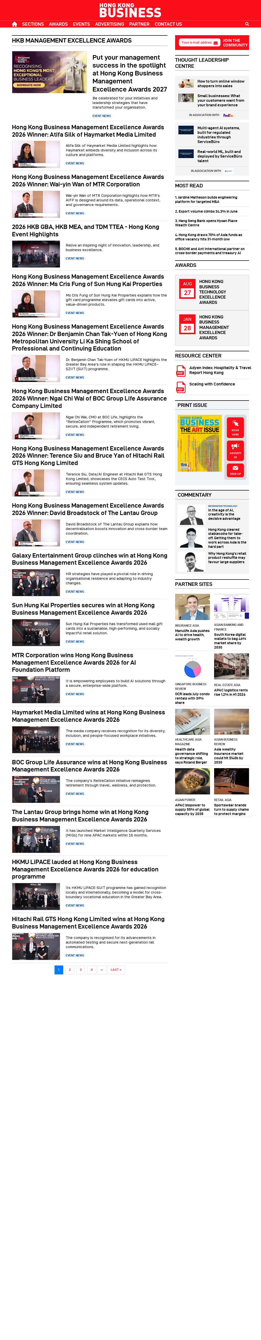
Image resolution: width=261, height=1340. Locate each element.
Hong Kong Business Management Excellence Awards (214, 327)
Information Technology (222, 506)
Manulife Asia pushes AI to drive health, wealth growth (192, 635)
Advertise (235, 455)
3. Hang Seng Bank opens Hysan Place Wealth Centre (206, 223)
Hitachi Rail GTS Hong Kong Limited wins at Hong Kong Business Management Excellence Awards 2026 (88, 923)
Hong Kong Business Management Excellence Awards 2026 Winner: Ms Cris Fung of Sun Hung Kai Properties (88, 280)
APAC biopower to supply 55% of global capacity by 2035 (192, 809)
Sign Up (235, 474)
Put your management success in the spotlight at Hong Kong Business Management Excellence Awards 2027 (130, 73)
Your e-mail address (196, 42)
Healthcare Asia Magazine (188, 742)
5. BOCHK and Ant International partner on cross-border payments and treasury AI (210, 251)
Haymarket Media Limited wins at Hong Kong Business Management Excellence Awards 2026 (88, 716)
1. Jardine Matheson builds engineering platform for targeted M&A (206, 199)
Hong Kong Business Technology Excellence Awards (212, 292)
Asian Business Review (226, 742)
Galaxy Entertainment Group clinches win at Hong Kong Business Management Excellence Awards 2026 (89, 559)
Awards (58, 24)
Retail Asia (222, 800)
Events (81, 24)
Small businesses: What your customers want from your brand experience (221, 100)
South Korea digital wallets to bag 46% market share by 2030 (230, 641)
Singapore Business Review (190, 686)
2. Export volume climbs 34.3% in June (206, 211)
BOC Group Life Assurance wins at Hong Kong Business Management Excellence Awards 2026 (89, 766)
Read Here (235, 432)
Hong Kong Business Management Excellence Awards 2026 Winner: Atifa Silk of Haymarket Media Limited (88, 131)
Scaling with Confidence (212, 384)
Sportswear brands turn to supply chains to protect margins (231, 809)
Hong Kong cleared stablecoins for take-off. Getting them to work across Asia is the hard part (227, 538)
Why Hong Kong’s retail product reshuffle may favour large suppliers (227, 557)
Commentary (195, 495)
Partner (139, 24)
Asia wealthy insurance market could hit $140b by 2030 (228, 755)
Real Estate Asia (227, 685)
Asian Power (185, 800)
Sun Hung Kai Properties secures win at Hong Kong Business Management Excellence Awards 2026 (83, 609)
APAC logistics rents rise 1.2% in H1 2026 (231, 692)
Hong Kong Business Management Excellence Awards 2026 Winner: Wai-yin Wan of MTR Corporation (88, 180)
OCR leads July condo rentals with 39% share (192, 698)
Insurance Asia (187, 625)
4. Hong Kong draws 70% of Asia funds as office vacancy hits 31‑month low (208, 237)
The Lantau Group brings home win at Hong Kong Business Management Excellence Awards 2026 (80, 815)
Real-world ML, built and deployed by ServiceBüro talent (220, 156)
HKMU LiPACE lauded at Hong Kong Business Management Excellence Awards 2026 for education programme (85, 869)
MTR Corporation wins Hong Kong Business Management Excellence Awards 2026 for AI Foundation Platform (74, 662)
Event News (102, 116)
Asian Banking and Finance (228, 627)
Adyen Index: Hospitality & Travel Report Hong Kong (220, 370)
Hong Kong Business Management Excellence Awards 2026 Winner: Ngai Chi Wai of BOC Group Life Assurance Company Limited (89, 398)
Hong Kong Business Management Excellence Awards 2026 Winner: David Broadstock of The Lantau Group (88, 509)
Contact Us (168, 24)
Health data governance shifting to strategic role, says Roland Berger (191, 755)
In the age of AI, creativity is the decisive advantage (224, 514)
